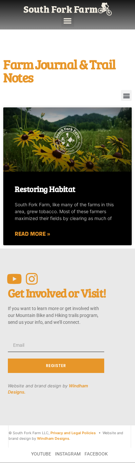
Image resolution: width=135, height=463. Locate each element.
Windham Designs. (53, 438)
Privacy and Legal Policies (73, 433)
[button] (67, 20)
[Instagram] (32, 279)
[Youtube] (14, 279)
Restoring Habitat (45, 188)
